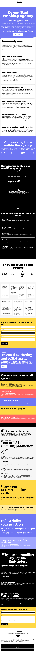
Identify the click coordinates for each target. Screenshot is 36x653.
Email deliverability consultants (14, 101)
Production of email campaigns (14, 114)
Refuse (17, 647)
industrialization (18, 470)
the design (14, 500)
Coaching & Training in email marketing (17, 127)
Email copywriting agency (12, 56)
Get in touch (4, 343)
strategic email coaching (10, 393)
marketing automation (28, 464)
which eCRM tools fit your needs (10, 458)
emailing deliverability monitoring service (10, 418)
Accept (17, 644)
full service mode (28, 600)
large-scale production (23, 598)
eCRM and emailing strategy (18, 457)
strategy (22, 434)
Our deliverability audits (25, 475)
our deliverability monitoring (21, 476)
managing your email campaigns (17, 409)
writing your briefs (26, 499)
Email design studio (9, 72)
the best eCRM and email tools (15, 385)
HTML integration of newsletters (12, 434)
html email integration (24, 469)
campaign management (22, 500)
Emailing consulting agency (12, 41)
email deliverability (14, 544)
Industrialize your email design (14, 87)
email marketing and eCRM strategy (10, 600)
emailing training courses (15, 510)
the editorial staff (16, 469)
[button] (33, 639)
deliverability (28, 434)
